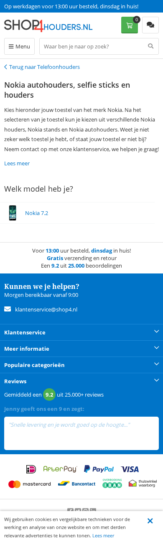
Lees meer (103, 535)
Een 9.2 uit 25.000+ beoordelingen (45, 6)
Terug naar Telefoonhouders (44, 67)
